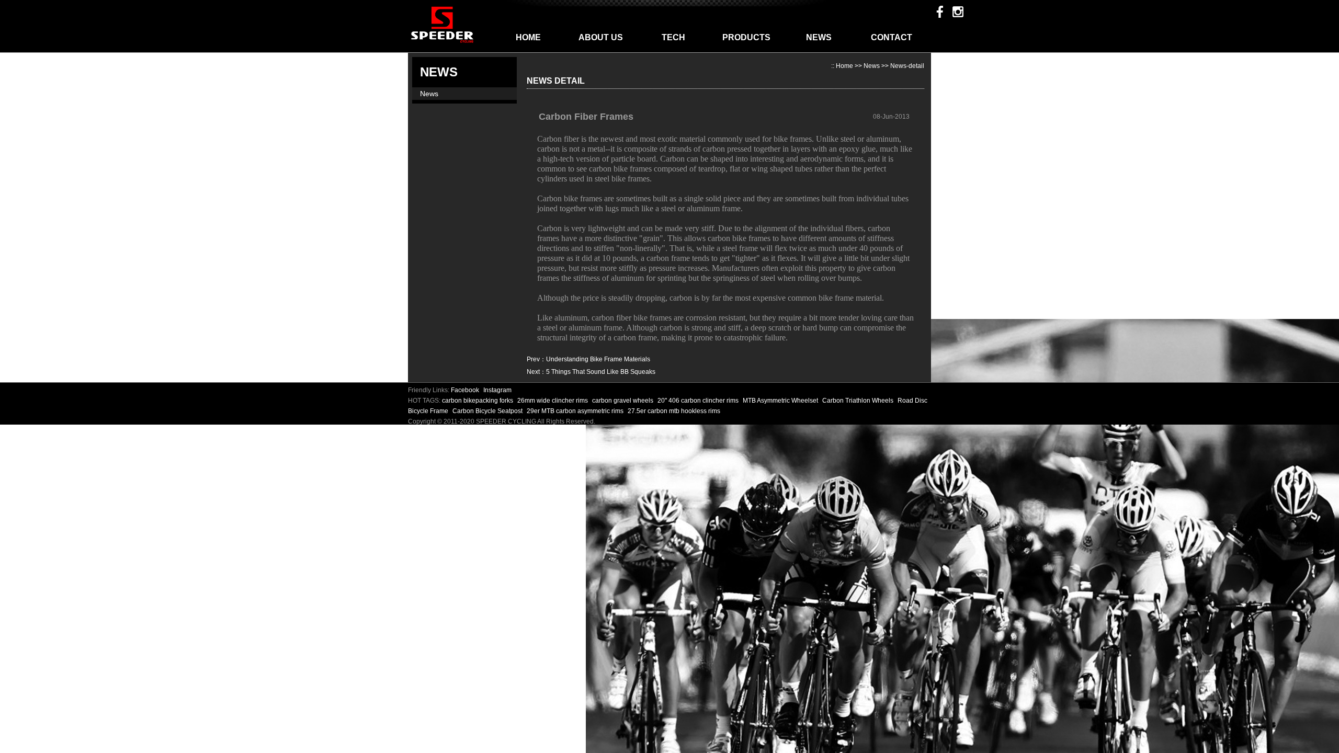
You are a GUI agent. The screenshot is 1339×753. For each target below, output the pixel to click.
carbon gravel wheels (623, 400)
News (429, 93)
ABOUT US (600, 37)
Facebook (465, 390)
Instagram (497, 390)
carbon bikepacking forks (478, 400)
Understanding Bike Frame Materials (598, 359)
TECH (673, 37)
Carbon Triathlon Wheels (858, 400)
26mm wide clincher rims (553, 400)
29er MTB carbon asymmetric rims (576, 411)
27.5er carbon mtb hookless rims (674, 411)
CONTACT (891, 37)
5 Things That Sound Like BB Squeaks (600, 371)
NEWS (819, 37)
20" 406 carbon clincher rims (698, 400)
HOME (528, 37)
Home (844, 66)
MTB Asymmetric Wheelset (781, 400)
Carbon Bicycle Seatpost (488, 411)
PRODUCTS (746, 37)
